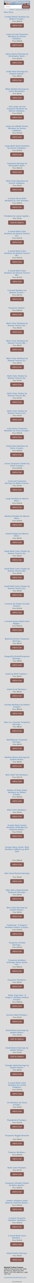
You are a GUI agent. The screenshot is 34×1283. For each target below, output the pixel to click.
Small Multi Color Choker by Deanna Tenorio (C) (17, 587)
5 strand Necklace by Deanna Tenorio (17, 291)
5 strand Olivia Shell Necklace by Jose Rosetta (16, 199)
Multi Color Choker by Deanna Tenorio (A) (17, 377)
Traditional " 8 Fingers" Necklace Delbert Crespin (16, 926)
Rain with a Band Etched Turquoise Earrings (17, 891)
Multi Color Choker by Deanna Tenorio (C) (17, 412)
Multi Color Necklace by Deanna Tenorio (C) (17, 359)
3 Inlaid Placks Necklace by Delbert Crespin (17, 18)
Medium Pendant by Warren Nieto (17, 517)
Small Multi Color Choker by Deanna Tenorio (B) (17, 570)
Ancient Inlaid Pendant (16, 1015)
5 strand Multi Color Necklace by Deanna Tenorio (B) (17, 253)
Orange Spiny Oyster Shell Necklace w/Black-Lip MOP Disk (17, 849)
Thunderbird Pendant (16, 1120)
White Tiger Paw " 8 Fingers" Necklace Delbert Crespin (17, 997)
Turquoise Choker (16, 308)
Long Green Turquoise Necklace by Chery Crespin (16, 429)
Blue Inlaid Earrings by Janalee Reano (17, 909)
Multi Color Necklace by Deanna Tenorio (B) (17, 342)
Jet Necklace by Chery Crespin (17, 1104)
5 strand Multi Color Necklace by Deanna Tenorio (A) (17, 233)
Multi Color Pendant (16, 1168)
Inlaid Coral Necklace (16, 689)
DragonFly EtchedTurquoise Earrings (17, 657)
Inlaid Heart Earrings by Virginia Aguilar (17, 72)
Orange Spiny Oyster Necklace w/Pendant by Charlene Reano (17, 827)
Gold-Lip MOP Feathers (16, 674)
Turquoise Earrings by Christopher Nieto (17, 164)
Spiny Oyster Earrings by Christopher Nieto (17, 55)
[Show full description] (24, 19)
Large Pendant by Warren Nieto (17, 500)
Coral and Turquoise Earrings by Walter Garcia (16, 482)
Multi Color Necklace (16, 810)
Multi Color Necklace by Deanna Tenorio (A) (17, 324)
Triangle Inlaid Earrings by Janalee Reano (17, 1066)
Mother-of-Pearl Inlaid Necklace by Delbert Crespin (17, 792)
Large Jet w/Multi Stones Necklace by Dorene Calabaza (17, 128)
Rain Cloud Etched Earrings (17, 873)
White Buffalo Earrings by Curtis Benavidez (17, 90)
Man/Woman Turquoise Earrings (17, 741)
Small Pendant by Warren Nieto (17, 535)
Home (12, 9)
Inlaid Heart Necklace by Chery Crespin (17, 447)
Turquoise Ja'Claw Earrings (17, 944)
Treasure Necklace (16, 1152)
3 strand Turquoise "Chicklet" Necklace (17, 1219)
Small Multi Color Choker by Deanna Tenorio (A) (17, 552)
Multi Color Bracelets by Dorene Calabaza (17, 182)
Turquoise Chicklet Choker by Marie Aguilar (17, 1184)
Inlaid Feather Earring (16, 1253)
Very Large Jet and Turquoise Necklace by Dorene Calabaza (17, 109)
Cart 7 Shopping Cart (17, 1281)
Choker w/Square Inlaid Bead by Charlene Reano (16, 1202)
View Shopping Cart (22, 9)
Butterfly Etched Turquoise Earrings (17, 640)
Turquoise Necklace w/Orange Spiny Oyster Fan (17, 962)
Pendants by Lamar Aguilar (16, 216)
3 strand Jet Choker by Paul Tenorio (17, 605)
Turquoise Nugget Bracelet (17, 1136)
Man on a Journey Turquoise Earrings (17, 723)
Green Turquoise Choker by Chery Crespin (17, 465)
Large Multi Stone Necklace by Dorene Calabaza (17, 147)
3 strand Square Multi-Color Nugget (17, 622)
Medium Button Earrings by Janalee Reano (17, 758)
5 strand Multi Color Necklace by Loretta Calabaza (17, 1085)
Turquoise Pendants (16, 980)
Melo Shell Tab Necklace (16, 775)
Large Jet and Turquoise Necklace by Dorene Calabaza (17, 36)
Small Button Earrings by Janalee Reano (17, 1031)
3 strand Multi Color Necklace (17, 1237)
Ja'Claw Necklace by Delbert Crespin (17, 706)
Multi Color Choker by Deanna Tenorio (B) (17, 394)
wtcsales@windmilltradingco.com (15, 1277)
